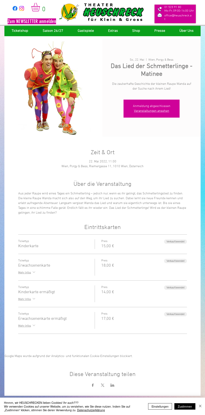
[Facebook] (15, 8)
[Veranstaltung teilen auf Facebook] (93, 385)
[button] (32, 22)
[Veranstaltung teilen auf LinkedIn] (112, 385)
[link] (40, 7)
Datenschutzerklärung (91, 410)
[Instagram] (21, 8)
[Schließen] (200, 406)
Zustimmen (185, 406)
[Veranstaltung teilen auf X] (103, 385)
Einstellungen (160, 406)
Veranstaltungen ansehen (151, 111)
